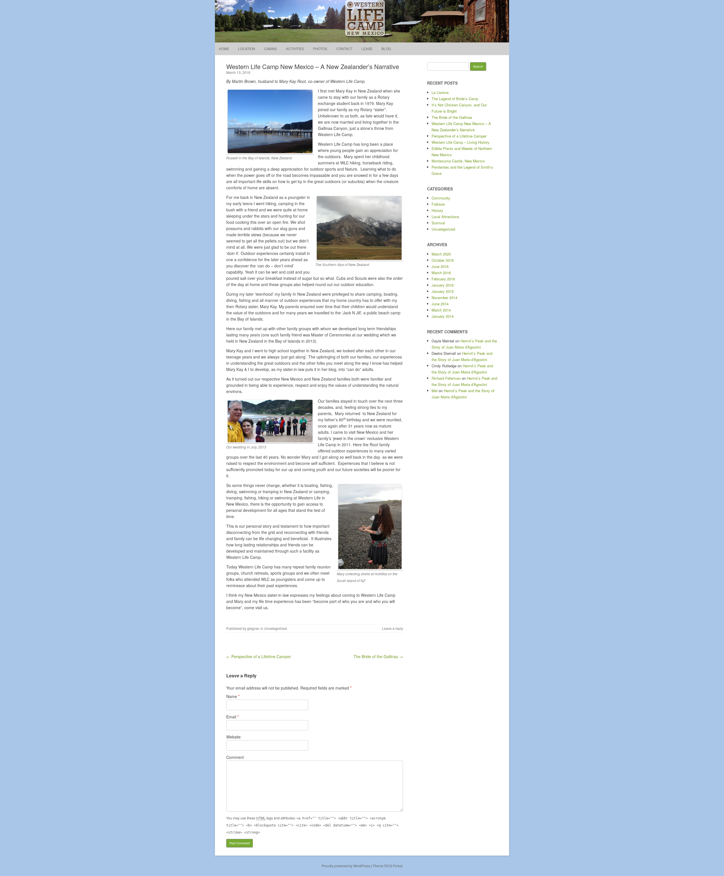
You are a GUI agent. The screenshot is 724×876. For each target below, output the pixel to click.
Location (246, 48)
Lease (366, 48)
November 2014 (444, 297)
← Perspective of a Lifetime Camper (258, 656)
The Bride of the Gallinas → (378, 656)
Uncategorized (275, 628)
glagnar (253, 628)
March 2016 (441, 272)
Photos (320, 48)
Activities (295, 48)
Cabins (270, 48)
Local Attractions (445, 216)
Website (233, 737)
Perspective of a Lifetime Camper (459, 136)
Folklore (438, 204)
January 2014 (443, 316)
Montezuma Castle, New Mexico (458, 161)
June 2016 (440, 266)
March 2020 (441, 254)
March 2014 (441, 310)
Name (233, 696)
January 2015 (443, 291)
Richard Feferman (446, 378)
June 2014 (440, 303)
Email (232, 717)
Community (441, 198)
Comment (235, 757)
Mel (435, 390)
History (437, 210)
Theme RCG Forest (387, 865)
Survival (438, 223)
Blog (386, 48)
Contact (344, 48)
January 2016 (443, 285)
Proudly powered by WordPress (346, 865)
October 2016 (443, 260)
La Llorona (440, 92)
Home (224, 48)
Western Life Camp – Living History (461, 142)
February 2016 (443, 279)
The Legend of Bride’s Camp (455, 98)
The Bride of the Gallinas (452, 117)
